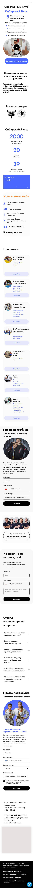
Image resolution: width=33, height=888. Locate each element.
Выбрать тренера (15, 534)
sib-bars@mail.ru (15, 823)
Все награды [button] (10, 232)
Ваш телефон (7, 485)
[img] (21, 114)
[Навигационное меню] (30, 2)
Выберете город (8, 765)
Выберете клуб (8, 494)
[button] (16, 61)
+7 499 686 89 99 (18, 815)
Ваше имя (6, 477)
